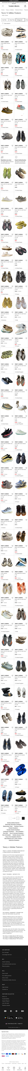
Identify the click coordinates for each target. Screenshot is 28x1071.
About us (4, 996)
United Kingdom (8, 1063)
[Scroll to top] (23, 818)
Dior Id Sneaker (6, 835)
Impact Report (5, 1001)
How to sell (5, 973)
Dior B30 (5, 833)
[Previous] (10, 818)
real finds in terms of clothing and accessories (13, 918)
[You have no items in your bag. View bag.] (25, 6)
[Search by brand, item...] (2, 6)
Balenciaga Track (8, 826)
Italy (25, 1063)
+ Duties (19, 291)
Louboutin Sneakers (8, 831)
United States (14, 1063)
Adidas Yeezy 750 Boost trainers (14, 869)
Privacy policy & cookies (13, 1027)
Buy (3, 959)
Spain (23, 1063)
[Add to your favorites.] (12, 42)
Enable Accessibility (14, 0)
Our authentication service (9, 964)
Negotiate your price (6, 160)
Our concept (5, 952)
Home (2, 10)
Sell (3, 970)
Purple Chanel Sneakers (13, 830)
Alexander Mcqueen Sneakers (13, 824)
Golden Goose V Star (18, 835)
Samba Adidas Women (13, 823)
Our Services (6, 949)
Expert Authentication (20, 160)
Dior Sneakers (19, 831)
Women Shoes (19, 10)
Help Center (5, 987)
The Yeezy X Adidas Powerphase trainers (13, 937)
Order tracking (6, 962)
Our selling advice (6, 975)
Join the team (5, 1003)
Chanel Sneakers (13, 828)
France (3, 1063)
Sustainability (5, 999)
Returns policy (6, 966)
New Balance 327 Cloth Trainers (13, 838)
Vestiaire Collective (8, 994)
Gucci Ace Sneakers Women (13, 837)
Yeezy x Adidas (10, 10)
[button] (25, 6)
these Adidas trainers (7, 878)
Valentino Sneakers (14, 840)
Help (3, 984)
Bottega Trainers (18, 826)
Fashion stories (6, 1005)
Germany (19, 1063)
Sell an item (5, 978)
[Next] (17, 818)
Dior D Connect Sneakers (16, 833)
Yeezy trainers (21, 929)
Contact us (5, 989)
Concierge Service (7, 954)
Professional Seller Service (9, 980)
